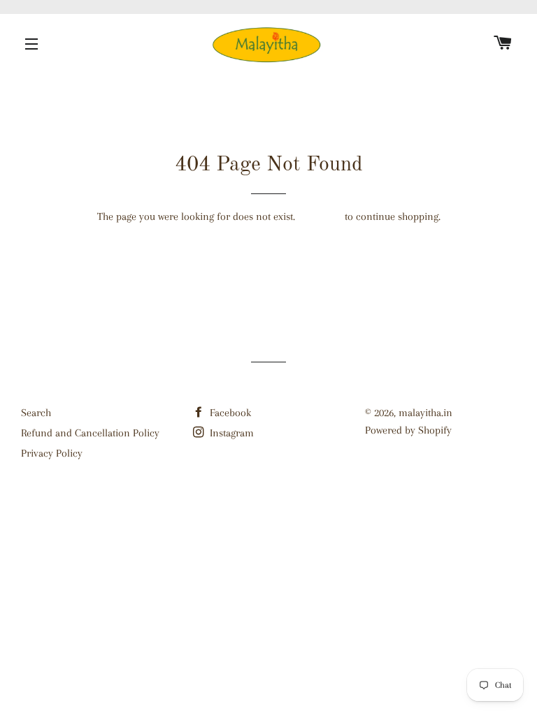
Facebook (229, 412)
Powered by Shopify (408, 430)
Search (36, 412)
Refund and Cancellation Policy (90, 433)
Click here (320, 216)
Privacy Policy (52, 453)
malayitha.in (425, 412)
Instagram (230, 433)
